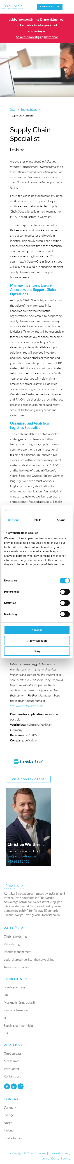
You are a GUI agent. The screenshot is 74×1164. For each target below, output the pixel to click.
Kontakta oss (50, 6)
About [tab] (61, 520)
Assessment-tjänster (17, 967)
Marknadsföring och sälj (19, 1002)
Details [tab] (37, 520)
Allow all (37, 629)
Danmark (10, 1107)
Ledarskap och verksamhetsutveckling (29, 959)
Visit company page (28, 779)
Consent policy (60, 1158)
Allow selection (37, 640)
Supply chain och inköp (18, 1025)
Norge (8, 1123)
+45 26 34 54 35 (18, 861)
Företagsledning (14, 987)
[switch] (65, 592)
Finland (9, 1130)
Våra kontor (11, 1069)
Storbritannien (13, 1138)
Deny (37, 651)
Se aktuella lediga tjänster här (37, 37)
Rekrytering (12, 944)
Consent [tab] (13, 520)
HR (6, 995)
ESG (6, 1033)
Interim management (17, 952)
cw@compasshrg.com (22, 856)
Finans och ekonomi (16, 1010)
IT (5, 1018)
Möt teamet (11, 1061)
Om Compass (12, 1053)
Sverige (9, 1115)
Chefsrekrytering (15, 936)
